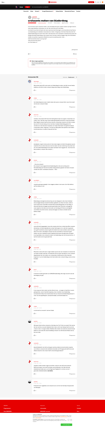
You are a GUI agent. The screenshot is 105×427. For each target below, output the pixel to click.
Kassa (21, 7)
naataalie (36, 140)
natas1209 (36, 247)
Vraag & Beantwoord (47, 11)
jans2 (35, 269)
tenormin (36, 114)
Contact (78, 11)
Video (31, 11)
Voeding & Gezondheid (42, 22)
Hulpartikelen (59, 11)
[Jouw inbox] (98, 2)
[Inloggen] (100, 2)
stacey (35, 160)
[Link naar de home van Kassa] (16, 7)
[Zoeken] (95, 2)
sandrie (35, 321)
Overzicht (26, 11)
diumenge (36, 81)
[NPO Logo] (102, 2)
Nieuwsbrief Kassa (70, 11)
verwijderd (36, 180)
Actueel (37, 11)
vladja (35, 98)
